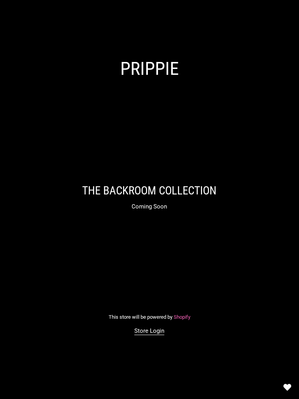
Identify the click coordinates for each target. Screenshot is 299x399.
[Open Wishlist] (287, 387)
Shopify (182, 317)
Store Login (150, 330)
